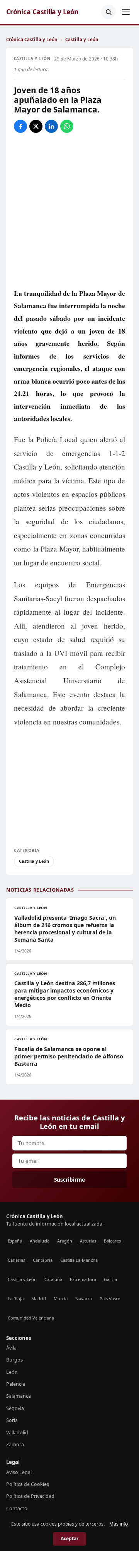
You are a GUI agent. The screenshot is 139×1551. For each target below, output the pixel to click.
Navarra (83, 1298)
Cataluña (53, 1279)
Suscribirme (69, 1179)
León (12, 1372)
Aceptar (69, 1538)
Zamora (15, 1444)
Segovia (15, 1408)
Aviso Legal (19, 1472)
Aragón (64, 1241)
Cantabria (43, 1260)
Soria (12, 1420)
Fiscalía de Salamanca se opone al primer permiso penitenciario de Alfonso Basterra (68, 1056)
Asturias (88, 1241)
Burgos (14, 1359)
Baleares (112, 1241)
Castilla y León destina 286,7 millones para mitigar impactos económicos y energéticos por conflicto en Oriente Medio (64, 994)
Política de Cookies (27, 1484)
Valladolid (17, 1432)
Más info (118, 1524)
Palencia (15, 1384)
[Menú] (126, 12)
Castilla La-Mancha (79, 1260)
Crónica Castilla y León (42, 11)
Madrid (38, 1298)
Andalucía (39, 1241)
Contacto (16, 1508)
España (15, 1241)
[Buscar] (108, 12)
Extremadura (83, 1279)
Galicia (110, 1279)
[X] (35, 126)
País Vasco (110, 1298)
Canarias (16, 1260)
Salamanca (18, 1396)
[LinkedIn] (51, 126)
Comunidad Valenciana (31, 1318)
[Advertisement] (69, 785)
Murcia (61, 1298)
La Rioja (16, 1298)
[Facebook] (20, 126)
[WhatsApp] (66, 126)
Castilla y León (81, 39)
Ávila (11, 1348)
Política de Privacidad (30, 1496)
